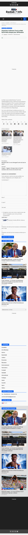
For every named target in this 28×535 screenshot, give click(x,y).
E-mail (3, 202)
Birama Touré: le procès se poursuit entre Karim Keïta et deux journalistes (7, 138)
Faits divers (4, 367)
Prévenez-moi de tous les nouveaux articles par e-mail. (14, 233)
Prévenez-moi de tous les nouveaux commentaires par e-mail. (14, 227)
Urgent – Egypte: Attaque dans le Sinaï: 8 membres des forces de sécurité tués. (12, 168)
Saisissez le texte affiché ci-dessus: (16, 220)
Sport (13, 299)
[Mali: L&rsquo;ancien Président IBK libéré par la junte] (7, 149)
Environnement (5, 365)
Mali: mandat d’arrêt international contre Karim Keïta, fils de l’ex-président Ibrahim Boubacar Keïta (18, 139)
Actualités (4, 28)
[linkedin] (11, 124)
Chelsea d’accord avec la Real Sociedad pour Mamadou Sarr (14, 293)
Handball (4, 372)
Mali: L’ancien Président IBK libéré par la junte (6, 153)
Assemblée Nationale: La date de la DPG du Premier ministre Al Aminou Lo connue (14, 250)
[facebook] (4, 124)
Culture (3, 357)
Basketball (4, 355)
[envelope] (14, 124)
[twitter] (7, 124)
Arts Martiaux (5, 350)
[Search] (21, 19)
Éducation (4, 362)
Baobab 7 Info (14, 11)
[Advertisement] (14, 84)
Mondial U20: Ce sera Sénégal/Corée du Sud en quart (14, 162)
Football (9, 299)
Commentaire (5, 180)
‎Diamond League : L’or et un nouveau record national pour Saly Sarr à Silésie (14, 482)
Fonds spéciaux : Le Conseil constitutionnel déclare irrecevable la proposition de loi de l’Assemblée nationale (14, 271)
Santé (3, 380)
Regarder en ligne (24, 19)
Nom (3, 197)
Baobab (5, 34)
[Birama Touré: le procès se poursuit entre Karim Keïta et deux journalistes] (7, 133)
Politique (9, 256)
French (5, 403)
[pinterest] (18, 124)
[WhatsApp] (22, 124)
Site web (4, 207)
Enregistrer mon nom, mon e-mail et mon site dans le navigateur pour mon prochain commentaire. (14, 214)
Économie (4, 360)
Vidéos (3, 388)
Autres (3, 352)
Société (3, 382)
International (9, 28)
